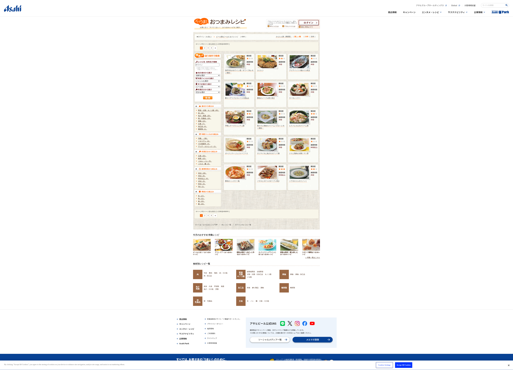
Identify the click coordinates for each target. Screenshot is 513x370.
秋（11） (201, 198)
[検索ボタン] (507, 5)
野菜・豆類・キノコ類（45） (208, 110)
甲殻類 (216, 286)
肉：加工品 (208, 276)
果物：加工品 (300, 274)
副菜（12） (202, 158)
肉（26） (201, 113)
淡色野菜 (260, 272)
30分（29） (202, 173)
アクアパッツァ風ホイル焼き (299, 70)
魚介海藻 (198, 288)
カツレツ (260, 70)
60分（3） (202, 184)
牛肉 (205, 273)
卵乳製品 (198, 301)
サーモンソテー (294, 98)
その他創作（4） (204, 144)
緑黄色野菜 (251, 272)
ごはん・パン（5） (205, 161)
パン (252, 301)
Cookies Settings (384, 365)
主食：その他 (264, 301)
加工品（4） (202, 126)
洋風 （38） (203, 138)
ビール (225, 37)
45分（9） (202, 176)
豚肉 (210, 273)
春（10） (201, 201)
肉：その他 (223, 273)
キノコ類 (268, 274)
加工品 (241, 288)
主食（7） (201, 124)
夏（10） (201, 204)
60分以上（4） (203, 178)
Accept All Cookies (404, 365)
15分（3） (202, 181)
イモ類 (249, 277)
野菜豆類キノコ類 (241, 274)
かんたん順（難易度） (284, 37)
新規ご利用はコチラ (307, 27)
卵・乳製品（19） (204, 118)
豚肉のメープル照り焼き (266, 98)
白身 (210, 286)
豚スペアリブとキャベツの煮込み (237, 98)
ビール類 (219, 37)
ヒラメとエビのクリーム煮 (298, 126)
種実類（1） (202, 129)
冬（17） (201, 196)
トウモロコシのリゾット (298, 181)
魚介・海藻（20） (204, 116)
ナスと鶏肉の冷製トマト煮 (298, 153)
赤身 (205, 286)
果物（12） (202, 121)
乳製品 (209, 301)
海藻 (222, 286)
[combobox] (493, 5)
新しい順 (297, 37)
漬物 (262, 288)
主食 (241, 301)
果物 (284, 274)
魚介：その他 (208, 289)
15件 (306, 37)
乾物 (248, 288)
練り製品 (255, 288)
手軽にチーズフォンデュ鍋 (234, 126)
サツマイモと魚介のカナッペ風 (268, 153)
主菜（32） (202, 156)
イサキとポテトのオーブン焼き (268, 181)
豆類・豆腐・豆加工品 (255, 274)
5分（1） (201, 186)
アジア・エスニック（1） (207, 146)
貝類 (217, 289)
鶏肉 (215, 273)
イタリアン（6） (204, 141)
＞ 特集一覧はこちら (312, 257)
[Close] (509, 365)
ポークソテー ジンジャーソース (236, 153)
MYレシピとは (274, 26)
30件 (312, 37)
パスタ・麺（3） (204, 164)
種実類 (284, 288)
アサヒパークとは (290, 26)
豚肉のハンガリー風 (232, 181)
